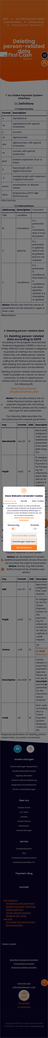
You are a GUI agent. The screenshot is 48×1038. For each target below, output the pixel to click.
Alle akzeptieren (24, 547)
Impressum (24, 520)
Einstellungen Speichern (24, 541)
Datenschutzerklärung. (24, 518)
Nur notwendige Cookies (24, 535)
